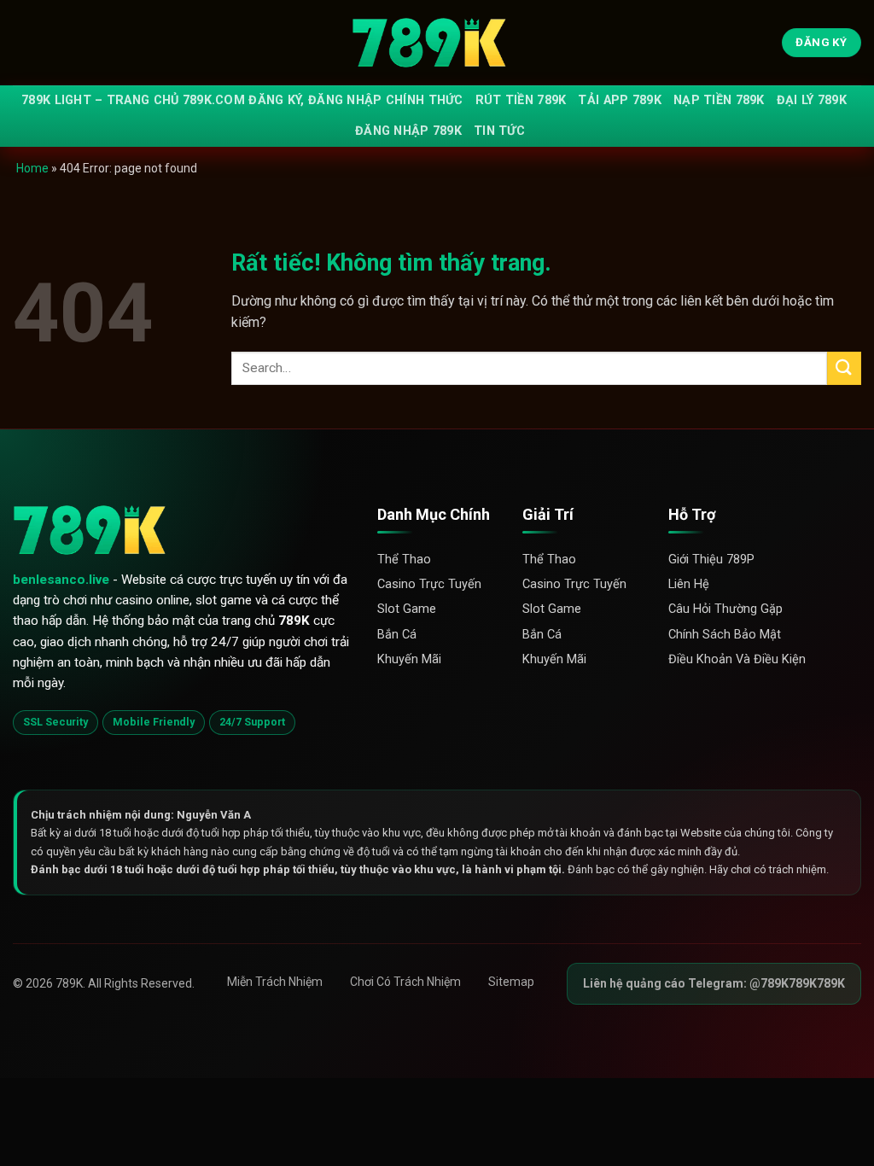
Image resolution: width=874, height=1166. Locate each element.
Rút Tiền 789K (521, 100)
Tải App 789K (619, 100)
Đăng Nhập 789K (408, 131)
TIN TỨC (499, 131)
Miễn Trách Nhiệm (275, 981)
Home (32, 168)
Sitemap (511, 981)
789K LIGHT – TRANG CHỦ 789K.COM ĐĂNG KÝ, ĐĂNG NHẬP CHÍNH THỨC (242, 100)
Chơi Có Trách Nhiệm (405, 981)
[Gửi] (844, 368)
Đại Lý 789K (812, 100)
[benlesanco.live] (437, 43)
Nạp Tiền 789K (719, 100)
